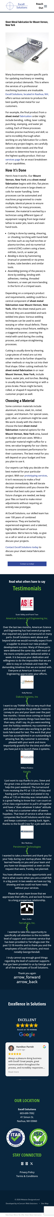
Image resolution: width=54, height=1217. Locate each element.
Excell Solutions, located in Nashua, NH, (27, 94)
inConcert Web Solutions (27, 1203)
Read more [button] (11, 1072)
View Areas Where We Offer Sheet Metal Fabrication (23, 1215)
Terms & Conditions (27, 1176)
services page (12, 159)
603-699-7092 (27, 1113)
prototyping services (35, 475)
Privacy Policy (27, 1172)
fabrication (26, 116)
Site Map (44, 1203)
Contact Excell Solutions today (21, 547)
